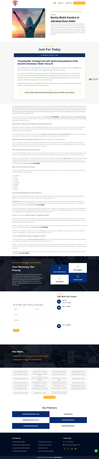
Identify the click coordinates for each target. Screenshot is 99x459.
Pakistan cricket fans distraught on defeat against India (27, 359)
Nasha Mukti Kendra (19, 442)
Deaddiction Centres (45, 445)
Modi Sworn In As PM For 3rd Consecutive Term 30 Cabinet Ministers (30, 356)
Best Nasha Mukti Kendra (46, 451)
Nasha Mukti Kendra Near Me (21, 445)
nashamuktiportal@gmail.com (72, 445)
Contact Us (69, 3)
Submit (16, 330)
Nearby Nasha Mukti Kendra (21, 448)
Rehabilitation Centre (45, 442)
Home (54, 3)
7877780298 (55, 117)
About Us (60, 3)
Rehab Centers (43, 448)
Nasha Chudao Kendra (19, 451)
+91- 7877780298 (24, 253)
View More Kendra (49, 397)
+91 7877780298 (66, 302)
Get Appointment (79, 3)
